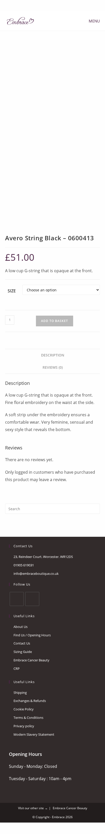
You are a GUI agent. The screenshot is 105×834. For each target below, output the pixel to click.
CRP (17, 668)
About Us (21, 626)
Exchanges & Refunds (30, 700)
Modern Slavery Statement (34, 734)
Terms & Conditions (28, 717)
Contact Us (22, 643)
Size (12, 291)
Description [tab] (52, 355)
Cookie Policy (24, 709)
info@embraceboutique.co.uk (36, 573)
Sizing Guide (23, 651)
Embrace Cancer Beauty (31, 660)
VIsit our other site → (33, 808)
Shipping (20, 692)
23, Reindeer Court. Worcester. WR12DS (43, 556)
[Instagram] (32, 599)
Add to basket (54, 321)
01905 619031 (24, 565)
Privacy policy (24, 726)
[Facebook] (49, 5)
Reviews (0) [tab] (53, 367)
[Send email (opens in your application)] (55, 5)
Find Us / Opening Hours (32, 635)
